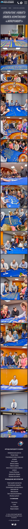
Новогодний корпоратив (14, 483)
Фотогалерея (14, 506)
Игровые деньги (14, 496)
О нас (14, 504)
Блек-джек (14, 461)
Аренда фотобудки (14, 474)
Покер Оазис (14, 455)
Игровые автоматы (14, 476)
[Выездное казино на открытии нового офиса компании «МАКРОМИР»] (14, 36)
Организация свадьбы (14, 485)
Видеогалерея (14, 508)
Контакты (14, 502)
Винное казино (14, 463)
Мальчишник (14, 491)
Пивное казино (14, 465)
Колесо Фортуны (14, 472)
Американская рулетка (14, 452)
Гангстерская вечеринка (14, 493)
